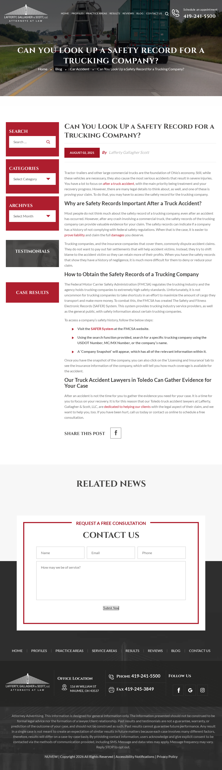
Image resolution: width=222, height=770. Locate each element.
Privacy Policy (167, 756)
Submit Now (111, 608)
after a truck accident (118, 183)
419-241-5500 (199, 16)
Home (65, 13)
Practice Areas (96, 13)
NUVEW (51, 756)
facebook (115, 433)
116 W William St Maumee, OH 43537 (84, 689)
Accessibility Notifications (135, 756)
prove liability (74, 235)
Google (190, 690)
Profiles (77, 13)
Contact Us (154, 13)
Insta (202, 690)
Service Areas (104, 651)
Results (114, 13)
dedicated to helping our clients (127, 406)
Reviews (128, 13)
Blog (140, 13)
